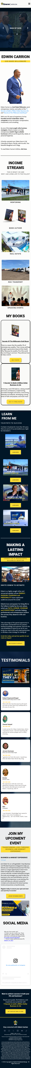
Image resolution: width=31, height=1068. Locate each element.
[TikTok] (26, 1031)
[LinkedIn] (18, 1031)
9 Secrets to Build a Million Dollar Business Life (15, 110)
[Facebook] (5, 1031)
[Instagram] (9, 1031)
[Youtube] (22, 1031)
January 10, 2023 (8, 940)
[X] (13, 1031)
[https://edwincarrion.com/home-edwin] (9, 4)
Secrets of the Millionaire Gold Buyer (15, 113)
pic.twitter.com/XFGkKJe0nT (12, 937)
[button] (29, 4)
